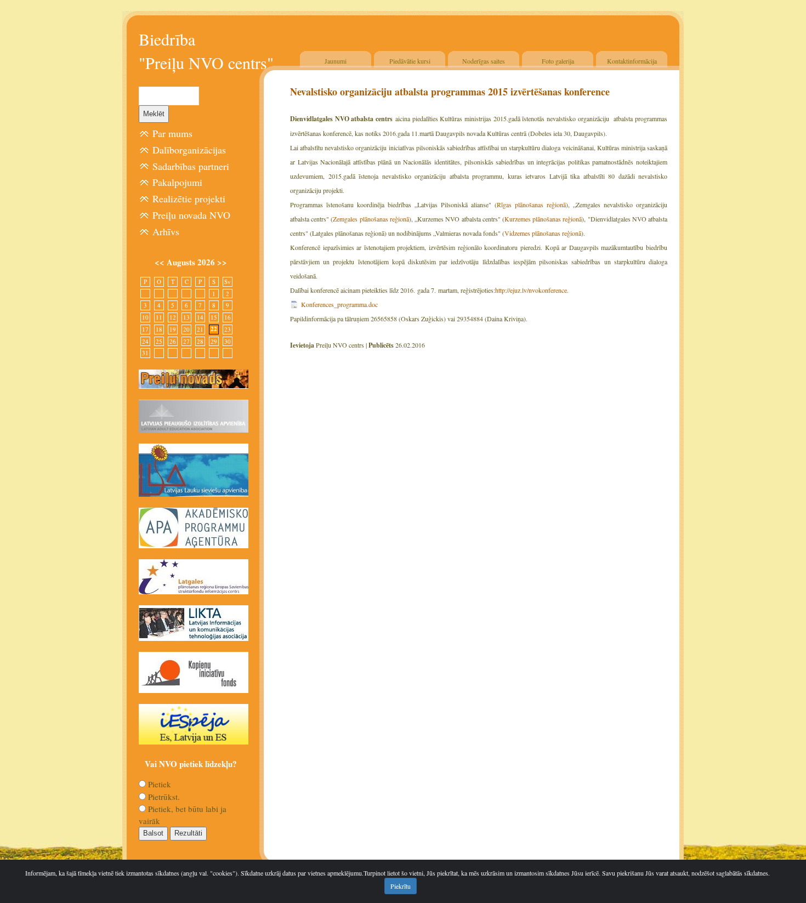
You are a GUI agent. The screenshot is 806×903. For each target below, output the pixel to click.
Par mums (172, 133)
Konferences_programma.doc (339, 304)
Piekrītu (400, 886)
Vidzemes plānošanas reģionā (542, 233)
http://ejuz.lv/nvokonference (531, 290)
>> (222, 262)
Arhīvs (165, 231)
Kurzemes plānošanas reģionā (543, 218)
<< (161, 262)
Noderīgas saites (483, 60)
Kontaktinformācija (632, 60)
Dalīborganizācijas (189, 149)
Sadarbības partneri (190, 166)
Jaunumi (336, 60)
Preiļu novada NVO (191, 215)
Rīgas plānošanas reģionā (531, 204)
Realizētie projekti (188, 198)
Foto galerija (558, 60)
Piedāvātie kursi (409, 60)
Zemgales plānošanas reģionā (370, 218)
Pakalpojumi (177, 182)
